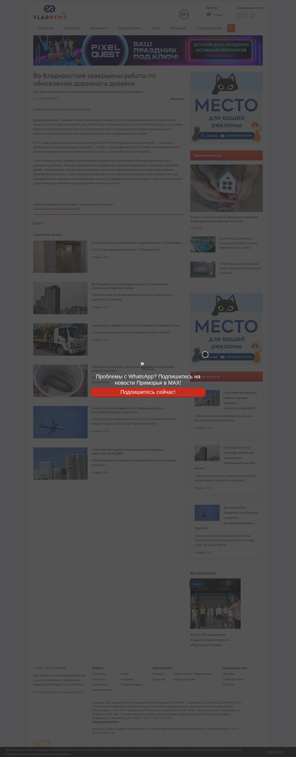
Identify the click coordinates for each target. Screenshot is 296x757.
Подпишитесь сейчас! (148, 392)
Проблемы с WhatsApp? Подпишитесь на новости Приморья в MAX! (148, 380)
